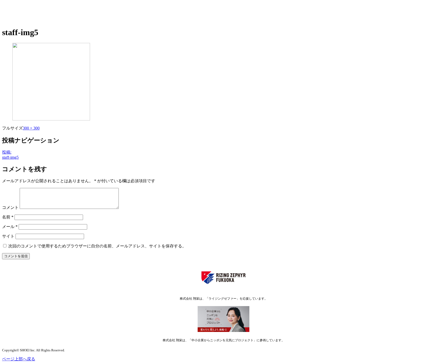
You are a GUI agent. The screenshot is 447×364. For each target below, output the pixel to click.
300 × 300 (31, 128)
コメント (10, 207)
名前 (7, 217)
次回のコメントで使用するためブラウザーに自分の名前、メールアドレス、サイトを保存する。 (97, 246)
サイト (8, 236)
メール (10, 226)
